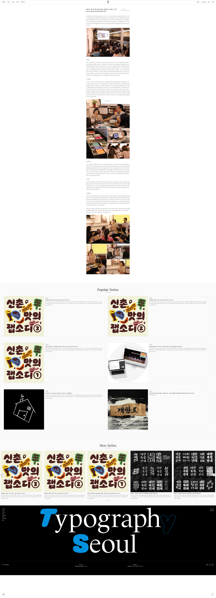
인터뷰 (3, 2)
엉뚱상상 (212, 510)
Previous (2, 474)
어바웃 (197, 2)
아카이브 (23, 2)
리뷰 (8, 2)
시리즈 (13, 2)
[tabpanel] (21, 475)
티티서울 (212, 508)
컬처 (18, 2)
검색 (213, 2)
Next (214, 474)
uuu (112, 277)
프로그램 (203, 2)
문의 (209, 2)
